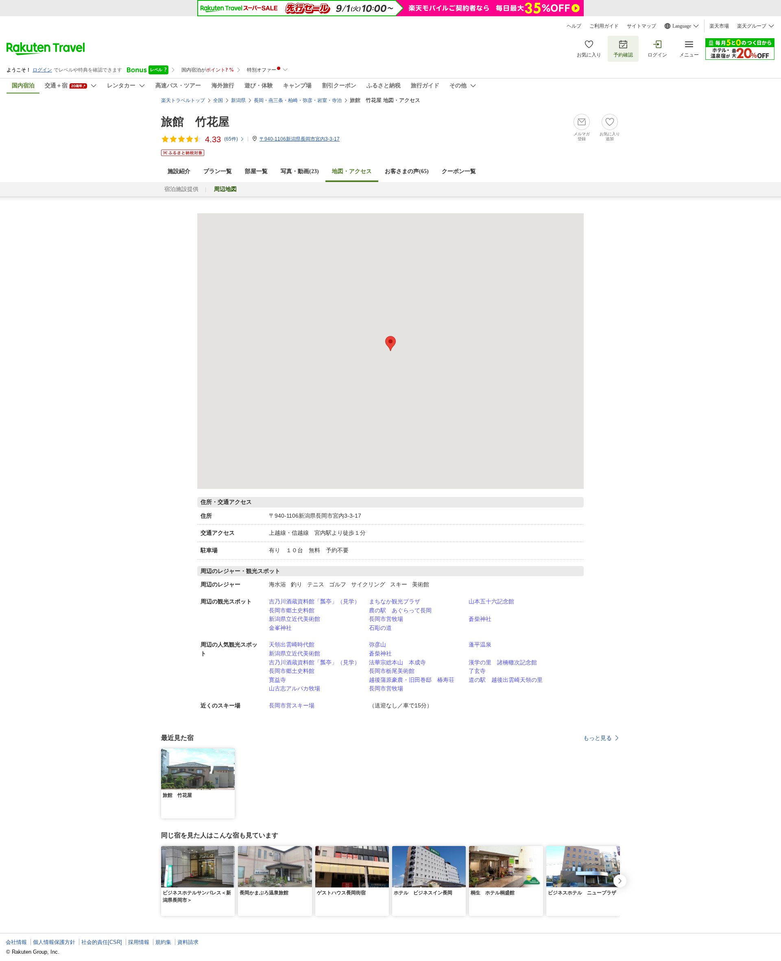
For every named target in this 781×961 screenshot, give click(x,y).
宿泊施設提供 (181, 189)
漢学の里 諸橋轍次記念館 (503, 662)
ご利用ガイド (604, 26)
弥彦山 (377, 644)
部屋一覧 (256, 171)
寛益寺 (277, 680)
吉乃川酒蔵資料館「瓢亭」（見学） (314, 601)
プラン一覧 (217, 171)
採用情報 (138, 942)
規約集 (163, 942)
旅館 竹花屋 (195, 121)
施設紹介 (179, 171)
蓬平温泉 (480, 644)
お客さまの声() (407, 171)
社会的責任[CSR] (101, 942)
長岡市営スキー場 (291, 705)
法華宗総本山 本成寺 (397, 662)
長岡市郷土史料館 (291, 610)
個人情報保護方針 (54, 942)
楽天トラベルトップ (183, 100)
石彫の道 (380, 628)
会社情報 (16, 942)
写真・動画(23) (300, 171)
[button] (230, 753)
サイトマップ (641, 26)
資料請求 (188, 942)
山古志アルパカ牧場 (294, 688)
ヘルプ (574, 26)
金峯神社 (280, 628)
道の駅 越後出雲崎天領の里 (506, 680)
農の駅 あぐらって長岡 (400, 610)
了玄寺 (477, 671)
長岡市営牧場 (386, 619)
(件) (231, 139)
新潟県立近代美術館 (294, 619)
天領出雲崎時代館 (291, 644)
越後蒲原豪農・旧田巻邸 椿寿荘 (411, 680)
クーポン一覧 (459, 171)
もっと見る (597, 738)
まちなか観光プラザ (394, 601)
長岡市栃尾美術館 (391, 671)
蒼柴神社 (480, 619)
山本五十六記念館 (491, 601)
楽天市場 (719, 26)
